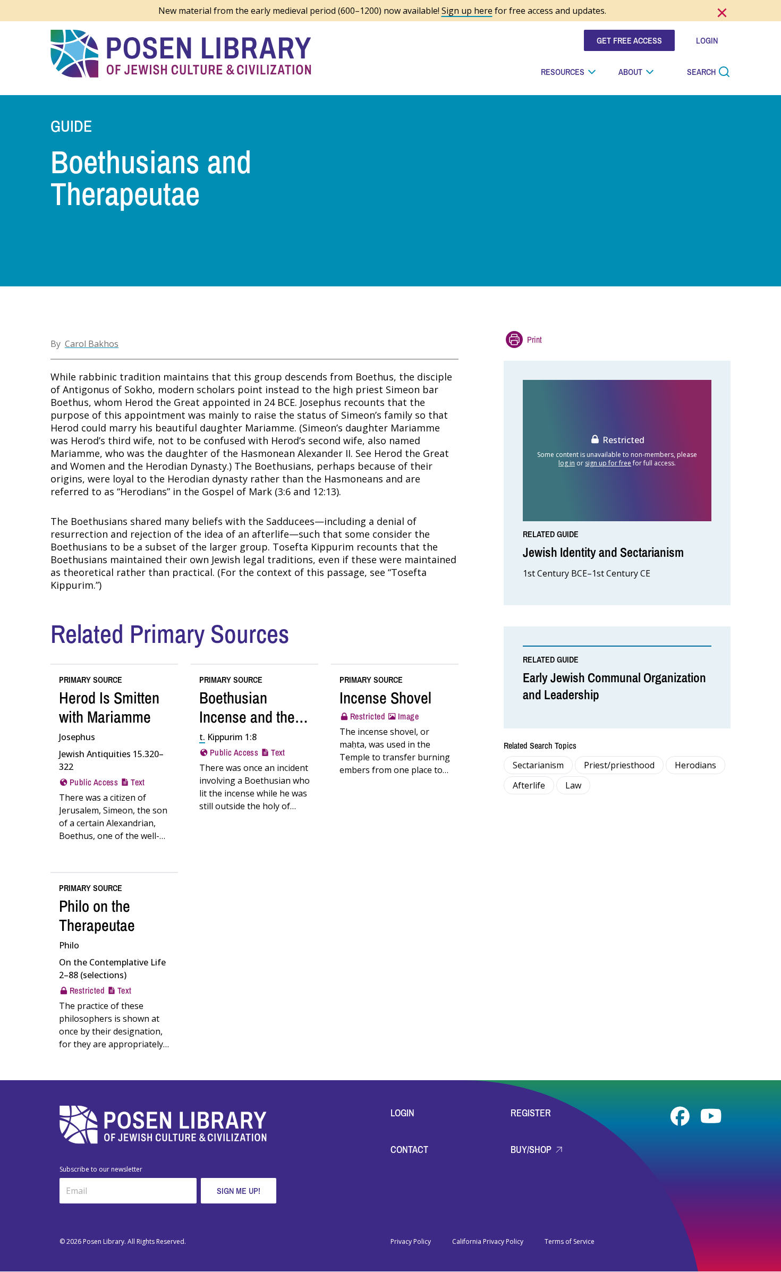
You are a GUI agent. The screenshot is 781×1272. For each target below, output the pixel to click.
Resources (562, 72)
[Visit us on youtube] (710, 1116)
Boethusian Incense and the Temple (247, 717)
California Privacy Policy (487, 1241)
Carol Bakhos (91, 344)
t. (202, 737)
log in (566, 463)
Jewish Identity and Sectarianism (603, 552)
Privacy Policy (410, 1241)
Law (573, 785)
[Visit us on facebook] (681, 1116)
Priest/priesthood (619, 765)
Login (402, 1113)
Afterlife (529, 785)
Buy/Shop (532, 1149)
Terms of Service (570, 1241)
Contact (409, 1149)
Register (531, 1113)
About (630, 72)
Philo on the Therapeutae (97, 915)
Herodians (695, 765)
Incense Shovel (385, 697)
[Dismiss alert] (722, 12)
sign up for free (608, 463)
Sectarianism (538, 765)
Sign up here (467, 10)
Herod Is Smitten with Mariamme (109, 707)
